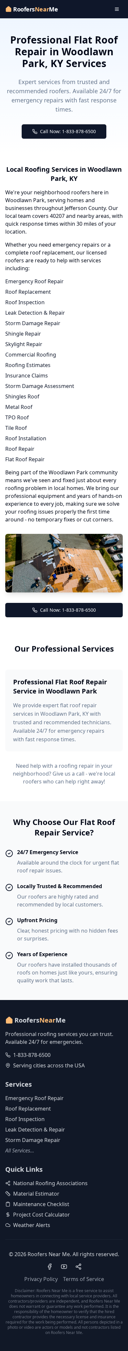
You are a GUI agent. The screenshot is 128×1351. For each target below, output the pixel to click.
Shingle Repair (23, 333)
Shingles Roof (22, 396)
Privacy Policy (41, 1279)
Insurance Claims (26, 375)
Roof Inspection (25, 302)
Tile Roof (16, 427)
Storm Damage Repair (32, 323)
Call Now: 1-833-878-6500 (68, 131)
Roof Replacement (28, 291)
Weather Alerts (31, 1225)
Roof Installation (25, 438)
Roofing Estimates (28, 365)
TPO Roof (17, 417)
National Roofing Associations (50, 1183)
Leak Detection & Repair (35, 312)
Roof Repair (19, 448)
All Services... (19, 1150)
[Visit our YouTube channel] (64, 1266)
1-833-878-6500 (32, 1055)
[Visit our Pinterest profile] (78, 1266)
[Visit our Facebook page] (49, 1266)
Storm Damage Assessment (39, 386)
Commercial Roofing (30, 354)
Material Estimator (36, 1193)
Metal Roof (18, 407)
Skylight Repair (23, 344)
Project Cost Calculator (41, 1214)
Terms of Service (83, 1279)
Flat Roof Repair (25, 459)
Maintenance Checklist (41, 1204)
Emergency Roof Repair (34, 281)
